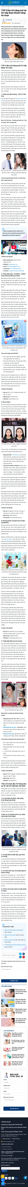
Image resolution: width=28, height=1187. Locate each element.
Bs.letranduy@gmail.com (13, 266)
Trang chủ (3, 6)
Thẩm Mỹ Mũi (21, 6)
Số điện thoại (6, 1085)
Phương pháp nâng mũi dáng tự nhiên (15, 944)
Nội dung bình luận (6, 966)
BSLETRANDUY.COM (15, 1183)
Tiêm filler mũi (15, 455)
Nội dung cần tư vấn (8, 1097)
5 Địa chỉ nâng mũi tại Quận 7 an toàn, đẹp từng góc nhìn (20, 1001)
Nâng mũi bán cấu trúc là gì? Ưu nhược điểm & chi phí (21, 991)
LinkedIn (20, 957)
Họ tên (5, 1079)
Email (4, 1091)
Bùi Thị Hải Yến (14, 3)
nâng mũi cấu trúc (8, 539)
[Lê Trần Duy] (13, 1178)
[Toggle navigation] (2, 3)
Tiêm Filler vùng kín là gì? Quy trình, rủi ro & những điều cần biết (17, 1063)
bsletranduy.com (13, 264)
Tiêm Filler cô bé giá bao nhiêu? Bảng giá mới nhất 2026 (18, 1049)
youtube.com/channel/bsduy (16, 270)
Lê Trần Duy (9, 19)
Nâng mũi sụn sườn (8, 733)
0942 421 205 (6, 1138)
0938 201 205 (15, 1138)
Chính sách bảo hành (7, 1149)
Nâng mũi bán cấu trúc (9, 727)
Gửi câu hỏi (13, 1108)
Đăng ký (4, 1170)
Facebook (23, 954)
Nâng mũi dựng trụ (9, 940)
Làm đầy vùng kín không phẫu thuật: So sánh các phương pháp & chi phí (18, 1056)
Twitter (20, 954)
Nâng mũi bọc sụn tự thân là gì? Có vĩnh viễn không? (21, 1010)
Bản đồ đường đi (13, 1136)
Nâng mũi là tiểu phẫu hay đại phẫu (14, 930)
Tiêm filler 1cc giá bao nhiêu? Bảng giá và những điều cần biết (17, 1034)
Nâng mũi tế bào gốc (10, 935)
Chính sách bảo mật (6, 1146)
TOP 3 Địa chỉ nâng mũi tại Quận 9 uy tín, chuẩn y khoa (20, 1020)
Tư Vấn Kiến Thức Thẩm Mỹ (12, 6)
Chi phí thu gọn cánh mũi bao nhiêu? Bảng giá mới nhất (18, 1042)
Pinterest (23, 957)
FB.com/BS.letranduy (15, 268)
